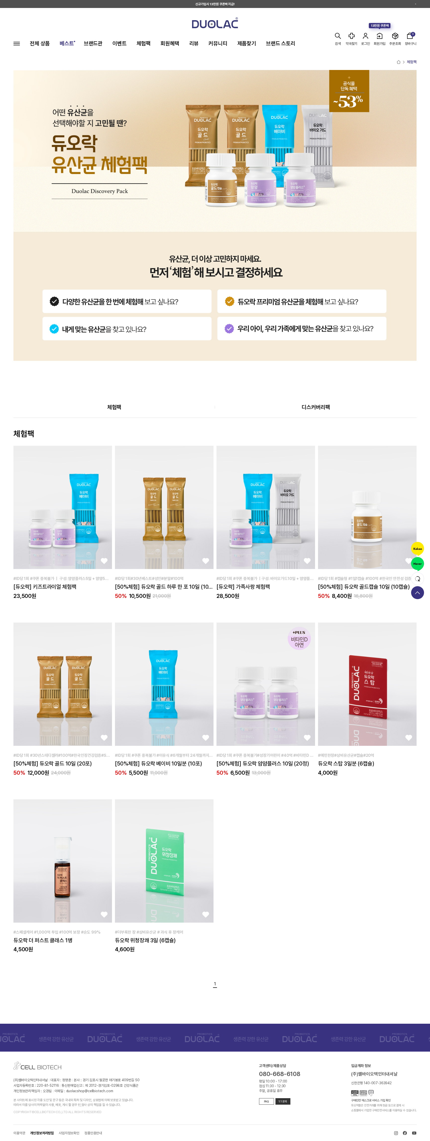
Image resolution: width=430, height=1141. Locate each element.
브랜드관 (93, 44)
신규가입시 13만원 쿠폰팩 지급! (214, 4)
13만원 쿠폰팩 (380, 25)
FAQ (266, 1101)
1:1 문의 (282, 1101)
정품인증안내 (93, 1133)
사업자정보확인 (69, 1133)
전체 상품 (40, 44)
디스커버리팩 (316, 407)
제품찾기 (246, 44)
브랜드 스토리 (280, 44)
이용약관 (19, 1133)
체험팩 (144, 44)
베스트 (67, 44)
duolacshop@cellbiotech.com (89, 1091)
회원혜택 (170, 44)
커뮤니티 (218, 44)
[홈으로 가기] (399, 62)
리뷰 (194, 44)
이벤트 (119, 44)
